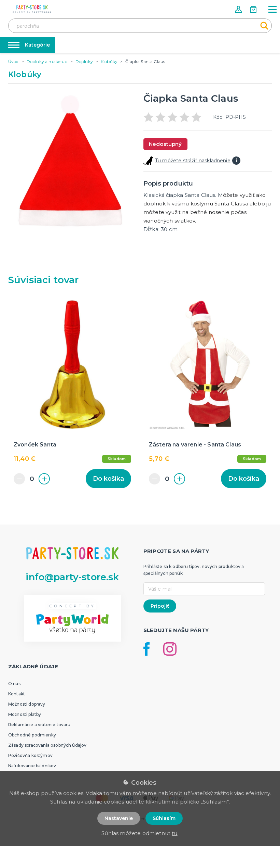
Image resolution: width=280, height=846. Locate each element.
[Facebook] (146, 649)
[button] (239, 9)
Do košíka (108, 478)
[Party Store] (32, 9)
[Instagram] (170, 649)
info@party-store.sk (72, 577)
